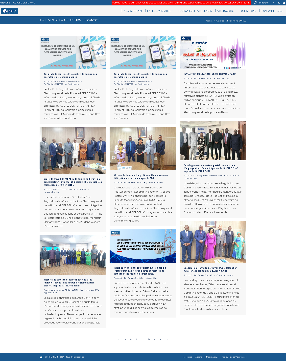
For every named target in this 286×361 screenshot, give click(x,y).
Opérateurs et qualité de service (67, 81)
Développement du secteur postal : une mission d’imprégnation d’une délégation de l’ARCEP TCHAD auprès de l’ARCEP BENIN (211, 168)
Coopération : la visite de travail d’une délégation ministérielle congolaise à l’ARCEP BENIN (210, 269)
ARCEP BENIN (59, 189)
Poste (195, 175)
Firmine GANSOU (86, 20)
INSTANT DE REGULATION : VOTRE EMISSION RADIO (210, 74)
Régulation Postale (207, 175)
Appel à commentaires (54, 290)
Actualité (48, 81)
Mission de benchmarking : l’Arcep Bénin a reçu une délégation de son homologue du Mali (141, 176)
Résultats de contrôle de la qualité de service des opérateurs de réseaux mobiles (70, 75)
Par (53, 84)
